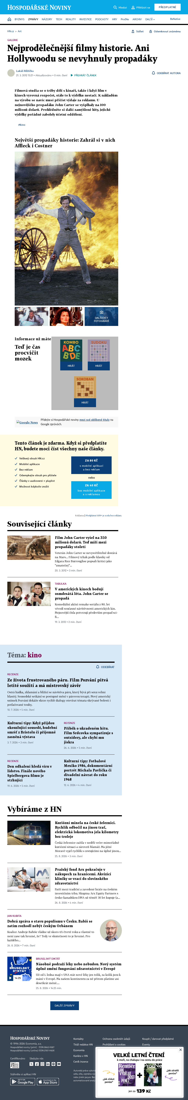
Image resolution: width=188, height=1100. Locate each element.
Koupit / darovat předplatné (158, 1039)
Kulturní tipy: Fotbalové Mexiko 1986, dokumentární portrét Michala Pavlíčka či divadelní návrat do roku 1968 (88, 770)
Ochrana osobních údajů (116, 1039)
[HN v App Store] (48, 1081)
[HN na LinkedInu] (48, 1064)
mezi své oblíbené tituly (94, 419)
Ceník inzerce (80, 1061)
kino (35, 655)
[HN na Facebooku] (37, 1064)
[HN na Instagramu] (42, 1064)
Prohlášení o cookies (114, 1044)
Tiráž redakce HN (83, 1044)
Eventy (146, 1044)
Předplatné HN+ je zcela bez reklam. (104, 515)
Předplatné (167, 7)
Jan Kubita (14, 915)
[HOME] (9, 19)
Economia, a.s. (33, 1043)
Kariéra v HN (80, 1056)
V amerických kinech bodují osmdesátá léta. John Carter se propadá (81, 594)
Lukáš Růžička (25, 70)
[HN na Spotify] (53, 1064)
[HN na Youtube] (59, 1064)
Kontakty (78, 1039)
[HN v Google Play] (22, 1081)
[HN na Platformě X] (31, 1064)
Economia (78, 1050)
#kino (21, 124)
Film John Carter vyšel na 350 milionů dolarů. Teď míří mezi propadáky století (81, 542)
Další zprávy (64, 1005)
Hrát (71, 365)
